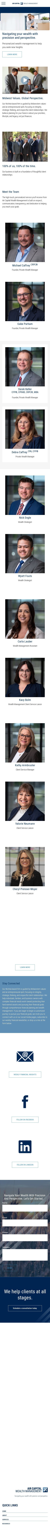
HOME (4, 1511)
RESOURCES (6, 1524)
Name (4, 1202)
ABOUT (4, 1515)
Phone (5, 1232)
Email (4, 1217)
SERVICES (5, 1519)
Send (9, 1268)
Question (6, 1247)
